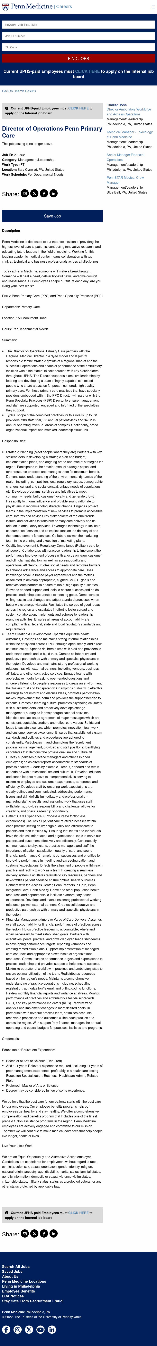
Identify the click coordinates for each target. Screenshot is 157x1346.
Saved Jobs (12, 1271)
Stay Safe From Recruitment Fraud (32, 1301)
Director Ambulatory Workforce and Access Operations (129, 111)
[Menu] (153, 7)
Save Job (52, 216)
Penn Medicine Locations (24, 1281)
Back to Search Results (19, 91)
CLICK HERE (87, 71)
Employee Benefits (18, 1291)
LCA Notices (13, 1296)
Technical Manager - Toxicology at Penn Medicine (130, 134)
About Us (10, 1276)
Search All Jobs (16, 1266)
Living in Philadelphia (21, 1286)
